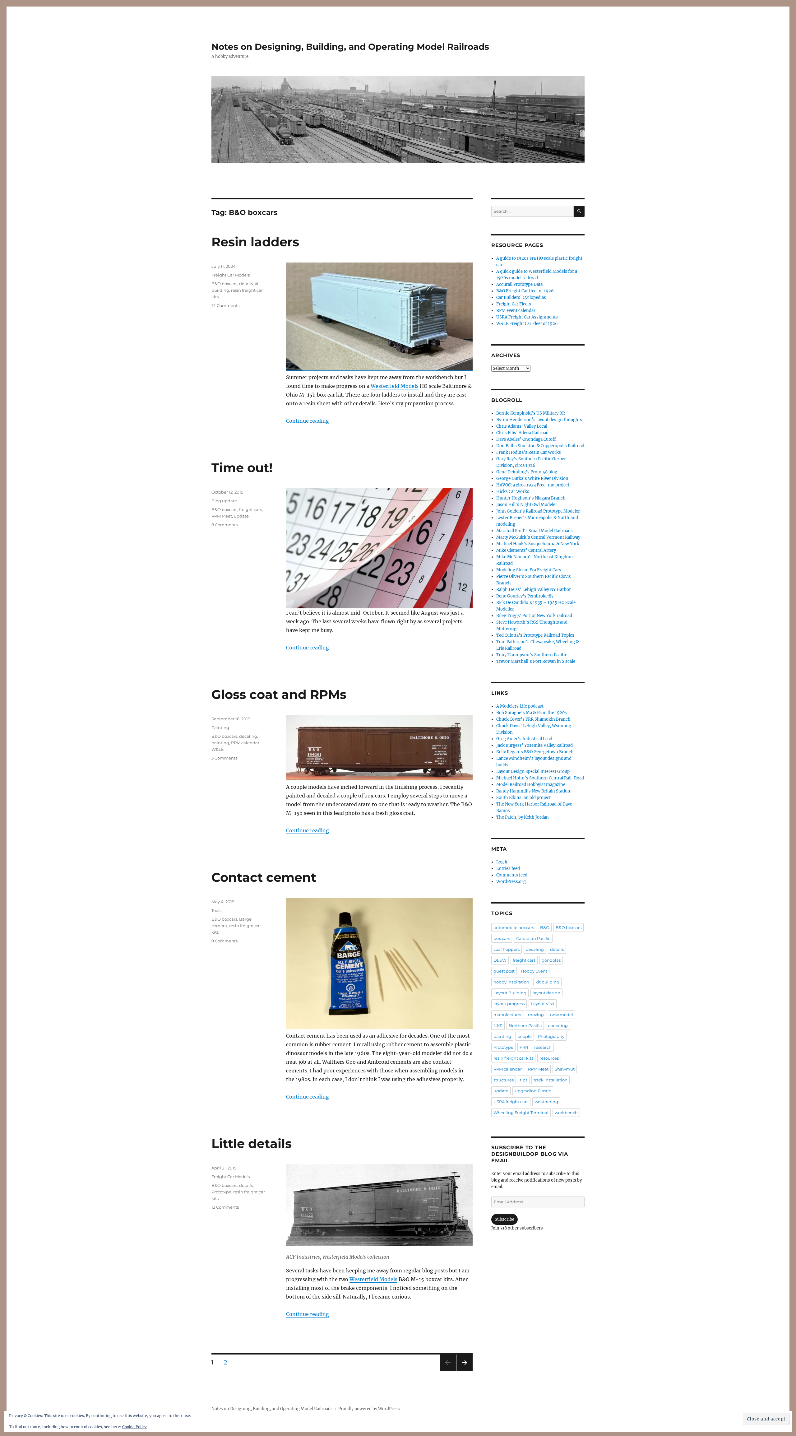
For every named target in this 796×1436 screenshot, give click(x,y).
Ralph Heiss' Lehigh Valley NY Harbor (533, 589)
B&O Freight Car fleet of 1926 (525, 291)
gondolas (551, 960)
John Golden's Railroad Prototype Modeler (538, 511)
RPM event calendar (515, 310)
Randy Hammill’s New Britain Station (533, 791)
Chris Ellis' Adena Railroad (522, 432)
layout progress (509, 1003)
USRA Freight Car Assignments (527, 317)
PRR (524, 1047)
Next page (464, 1370)
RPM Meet (221, 516)
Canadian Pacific (533, 938)
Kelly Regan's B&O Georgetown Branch (535, 752)
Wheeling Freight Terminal (520, 1112)
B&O (544, 927)
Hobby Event (534, 971)
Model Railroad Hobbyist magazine (530, 784)
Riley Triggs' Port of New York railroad (534, 615)
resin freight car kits (513, 1058)
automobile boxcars (513, 927)
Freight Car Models (230, 274)
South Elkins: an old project (523, 797)
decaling (248, 736)
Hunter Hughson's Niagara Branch (531, 498)
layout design (546, 992)
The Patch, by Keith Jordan (522, 817)
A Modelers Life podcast (520, 706)
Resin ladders (255, 241)
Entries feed (508, 868)
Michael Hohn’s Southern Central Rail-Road (540, 778)
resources (549, 1058)
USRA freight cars (510, 1101)
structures (503, 1079)
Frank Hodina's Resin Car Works (528, 452)
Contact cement (263, 877)
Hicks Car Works (512, 491)
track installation (550, 1079)
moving (536, 1014)
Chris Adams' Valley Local (521, 426)
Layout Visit (542, 1003)
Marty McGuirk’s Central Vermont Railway (538, 537)
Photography (551, 1036)
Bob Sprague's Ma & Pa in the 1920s (531, 712)
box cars (501, 938)
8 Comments (224, 524)
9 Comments (224, 940)
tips (523, 1079)
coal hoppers (506, 949)
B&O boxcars (224, 283)
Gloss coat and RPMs (278, 694)
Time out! (242, 467)
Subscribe (504, 1219)
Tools (216, 910)
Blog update (224, 500)
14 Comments (225, 305)
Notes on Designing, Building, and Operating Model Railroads (350, 46)
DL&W (500, 960)
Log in (502, 862)
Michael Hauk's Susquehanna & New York (537, 543)
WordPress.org (511, 881)
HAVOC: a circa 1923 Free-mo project (532, 485)
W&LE (217, 749)
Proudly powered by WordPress (369, 1408)
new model (561, 1014)
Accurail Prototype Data (519, 284)
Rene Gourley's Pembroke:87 (525, 596)
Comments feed (511, 875)
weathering (546, 1101)
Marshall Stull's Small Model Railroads (534, 530)
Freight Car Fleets (513, 304)
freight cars (250, 509)
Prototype (221, 1191)
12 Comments (225, 1207)
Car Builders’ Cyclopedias (521, 297)
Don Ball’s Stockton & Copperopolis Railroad (540, 445)
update (241, 516)
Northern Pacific (525, 1025)
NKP (497, 1025)
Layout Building (509, 992)
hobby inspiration (511, 981)
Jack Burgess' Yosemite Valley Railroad (534, 745)
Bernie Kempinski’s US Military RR (530, 413)
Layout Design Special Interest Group (533, 771)
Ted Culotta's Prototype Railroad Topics (535, 635)
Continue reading (307, 421)
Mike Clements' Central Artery (526, 550)
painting (220, 742)
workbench (566, 1112)
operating (558, 1025)
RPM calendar (245, 742)
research (543, 1047)
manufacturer (507, 1014)
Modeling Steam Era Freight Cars (528, 570)
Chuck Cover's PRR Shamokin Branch (533, 719)
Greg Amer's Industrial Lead (524, 738)
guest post (504, 971)
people (524, 1036)
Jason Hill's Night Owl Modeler (526, 504)
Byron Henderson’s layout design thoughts (539, 419)
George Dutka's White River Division (532, 478)
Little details (251, 1143)
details (246, 283)
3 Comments (224, 757)
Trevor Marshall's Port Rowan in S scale (535, 661)
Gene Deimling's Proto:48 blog (526, 472)
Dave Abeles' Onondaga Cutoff (526, 439)
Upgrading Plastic (533, 1090)
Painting (220, 727)
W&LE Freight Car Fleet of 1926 (527, 323)
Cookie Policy (134, 1426)
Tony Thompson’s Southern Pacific (531, 655)
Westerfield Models (395, 386)
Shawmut (565, 1069)
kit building (547, 981)
